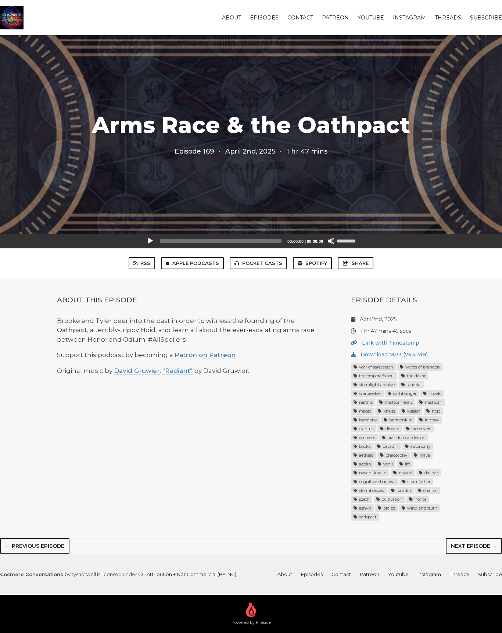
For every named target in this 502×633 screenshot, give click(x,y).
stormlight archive (376, 384)
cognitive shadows (376, 481)
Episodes (264, 17)
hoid (436, 411)
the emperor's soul (376, 375)
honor (419, 499)
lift (407, 464)
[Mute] (331, 241)
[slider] (347, 240)
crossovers (420, 428)
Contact (300, 17)
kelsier (413, 411)
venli (387, 464)
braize (388, 508)
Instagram (409, 17)
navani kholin (372, 472)
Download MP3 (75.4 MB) (393, 354)
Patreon (335, 17)
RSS (145, 263)
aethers (365, 455)
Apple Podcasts (195, 263)
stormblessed (371, 490)
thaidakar (416, 375)
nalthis (365, 402)
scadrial (414, 384)
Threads (448, 17)
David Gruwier (137, 370)
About (231, 17)
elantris (365, 428)
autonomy (419, 446)
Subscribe (486, 17)
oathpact (367, 516)
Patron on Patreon (205, 355)
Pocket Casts (262, 263)
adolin (364, 464)
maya (424, 455)
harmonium (400, 419)
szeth (364, 499)
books (364, 446)
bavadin (389, 446)
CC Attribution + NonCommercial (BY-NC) (187, 574)
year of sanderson (375, 367)
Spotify (316, 263)
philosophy (395, 455)
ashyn (364, 508)
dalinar (430, 472)
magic (364, 411)
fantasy (431, 419)
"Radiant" (177, 370)
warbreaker (369, 393)
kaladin (403, 490)
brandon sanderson (406, 437)
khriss (388, 411)
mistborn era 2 (398, 402)
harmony (367, 419)
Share (360, 263)
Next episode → (474, 546)
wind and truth (421, 508)
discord (391, 428)
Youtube (371, 17)
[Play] (150, 241)
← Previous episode (34, 546)
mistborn (433, 402)
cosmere (366, 437)
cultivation (391, 499)
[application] (251, 241)
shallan (430, 490)
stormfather (418, 481)
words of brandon (422, 367)
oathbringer (404, 393)
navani (405, 472)
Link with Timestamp (390, 342)
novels (434, 393)
